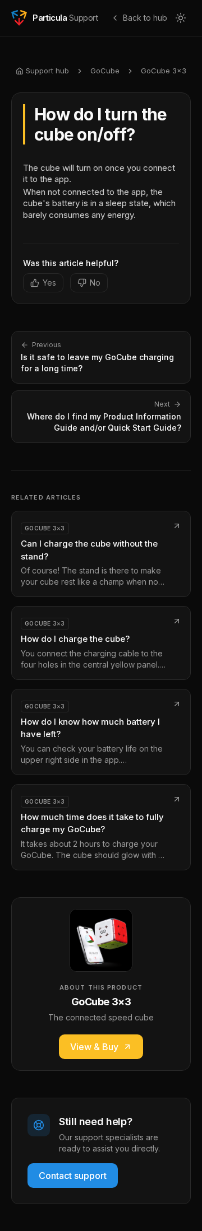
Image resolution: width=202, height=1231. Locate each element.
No (95, 282)
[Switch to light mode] (181, 18)
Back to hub (145, 17)
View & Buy (94, 1046)
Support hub (47, 70)
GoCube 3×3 (163, 70)
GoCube (105, 70)
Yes (49, 282)
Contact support (73, 1175)
